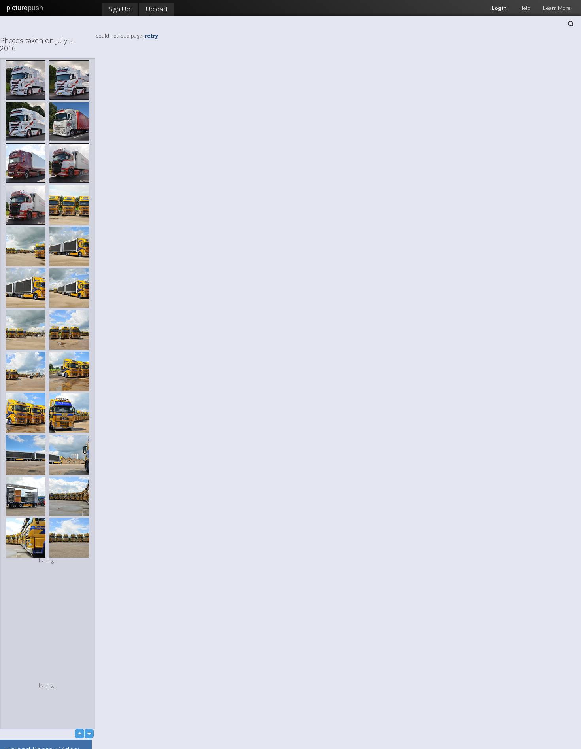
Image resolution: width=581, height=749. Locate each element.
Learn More (557, 7)
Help (524, 7)
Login (499, 7)
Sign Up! (120, 8)
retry (151, 35)
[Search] (570, 23)
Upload (156, 8)
